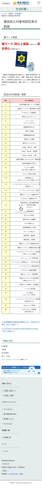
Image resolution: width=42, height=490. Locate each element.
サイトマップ (8, 423)
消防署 (10, 13)
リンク (6, 451)
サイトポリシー (9, 409)
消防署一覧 (7, 437)
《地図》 (4, 470)
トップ (4, 13)
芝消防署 (18, 13)
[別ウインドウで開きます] (21, 370)
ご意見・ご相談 (9, 395)
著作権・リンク (9, 419)
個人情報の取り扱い (10, 414)
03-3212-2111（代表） (16, 474)
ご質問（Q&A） (9, 390)
